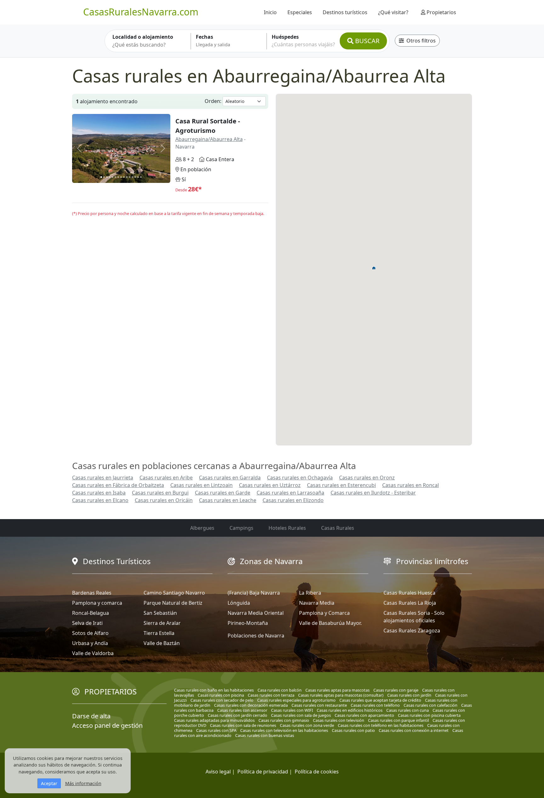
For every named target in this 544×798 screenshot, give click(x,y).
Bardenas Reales (91, 592)
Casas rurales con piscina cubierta (429, 715)
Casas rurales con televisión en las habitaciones (284, 730)
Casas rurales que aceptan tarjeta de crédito (380, 700)
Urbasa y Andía (90, 643)
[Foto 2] (104, 177)
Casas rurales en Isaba (99, 492)
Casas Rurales (337, 527)
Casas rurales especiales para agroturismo (296, 700)
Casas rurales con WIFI (292, 710)
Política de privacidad (262, 771)
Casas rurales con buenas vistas (264, 735)
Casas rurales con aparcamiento (364, 715)
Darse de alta (91, 716)
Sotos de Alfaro (90, 633)
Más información (83, 783)
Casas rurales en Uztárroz (270, 485)
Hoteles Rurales (287, 527)
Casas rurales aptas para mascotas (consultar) (340, 695)
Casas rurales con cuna (407, 710)
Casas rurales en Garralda (230, 477)
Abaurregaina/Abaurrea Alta (209, 139)
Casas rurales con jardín (409, 695)
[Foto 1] (101, 177)
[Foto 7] (118, 177)
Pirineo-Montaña (248, 623)
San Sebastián (160, 612)
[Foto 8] (121, 177)
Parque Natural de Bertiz (173, 602)
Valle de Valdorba (93, 653)
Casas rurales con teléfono (375, 705)
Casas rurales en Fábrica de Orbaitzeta (118, 485)
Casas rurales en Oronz (367, 477)
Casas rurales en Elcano (100, 500)
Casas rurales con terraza (271, 695)
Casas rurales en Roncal (410, 485)
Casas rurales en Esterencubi (341, 485)
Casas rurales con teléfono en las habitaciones (380, 725)
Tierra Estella (159, 633)
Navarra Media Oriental (256, 612)
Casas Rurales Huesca (409, 592)
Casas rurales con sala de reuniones (243, 725)
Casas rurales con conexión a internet (414, 730)
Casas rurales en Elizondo (293, 500)
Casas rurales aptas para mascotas (337, 690)
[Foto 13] (135, 177)
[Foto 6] (115, 177)
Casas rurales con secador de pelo (221, 700)
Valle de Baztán (162, 643)
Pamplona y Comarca (324, 612)
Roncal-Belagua (90, 612)
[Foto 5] (112, 177)
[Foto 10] (127, 177)
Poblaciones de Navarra (256, 635)
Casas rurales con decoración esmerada (251, 705)
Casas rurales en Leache (227, 500)
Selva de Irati (87, 623)
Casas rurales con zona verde (307, 725)
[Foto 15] (141, 177)
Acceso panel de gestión (107, 725)
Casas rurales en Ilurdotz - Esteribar (373, 492)
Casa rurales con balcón (280, 690)
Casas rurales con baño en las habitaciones (214, 690)
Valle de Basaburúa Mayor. (330, 623)
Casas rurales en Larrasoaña (290, 492)
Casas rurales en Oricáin (164, 500)
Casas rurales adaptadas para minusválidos (214, 720)
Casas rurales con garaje (395, 690)
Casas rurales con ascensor (242, 710)
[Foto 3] (107, 177)
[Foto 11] (129, 177)
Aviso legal (218, 771)
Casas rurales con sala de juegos (301, 715)
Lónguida (239, 602)
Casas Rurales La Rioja (409, 602)
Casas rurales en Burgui (160, 492)
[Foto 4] (109, 177)
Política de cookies (317, 771)
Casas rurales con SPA (216, 730)
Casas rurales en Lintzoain (201, 485)
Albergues (202, 527)
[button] (374, 268)
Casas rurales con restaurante (319, 705)
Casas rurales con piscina (221, 695)
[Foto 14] (138, 177)
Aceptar (49, 783)
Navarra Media (316, 602)
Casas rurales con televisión (338, 720)
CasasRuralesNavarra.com (140, 11)
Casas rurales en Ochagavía (300, 477)
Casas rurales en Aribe (166, 477)
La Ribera (310, 592)
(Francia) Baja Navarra (254, 592)
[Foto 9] (124, 177)
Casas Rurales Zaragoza (411, 630)
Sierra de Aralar (162, 623)
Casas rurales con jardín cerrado (237, 715)
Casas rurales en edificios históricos (349, 710)
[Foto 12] (132, 177)
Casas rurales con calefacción (430, 705)
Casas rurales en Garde (222, 492)
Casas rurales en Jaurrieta (102, 477)
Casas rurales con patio (353, 730)
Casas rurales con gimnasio (283, 720)
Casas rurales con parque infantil (398, 720)
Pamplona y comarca (97, 602)
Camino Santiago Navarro (174, 592)
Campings (241, 527)
